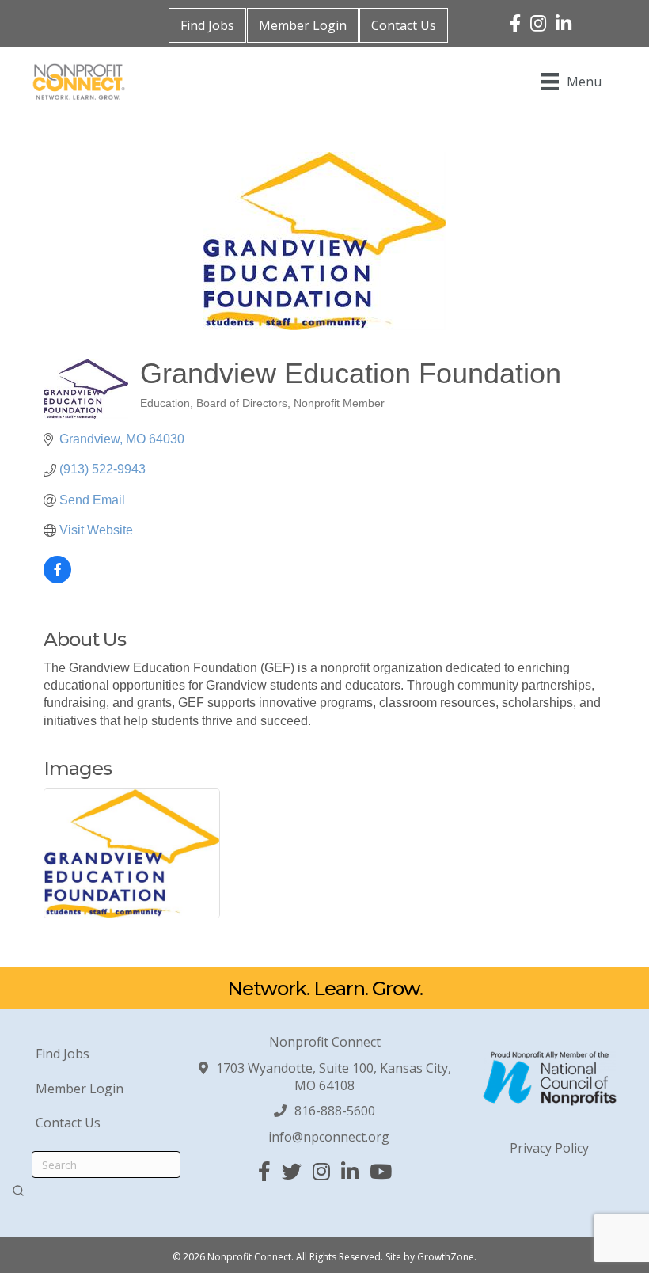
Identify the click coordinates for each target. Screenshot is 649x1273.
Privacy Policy (549, 1148)
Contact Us (403, 25)
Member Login (303, 25)
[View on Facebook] (57, 579)
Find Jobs (207, 25)
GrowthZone (445, 1257)
